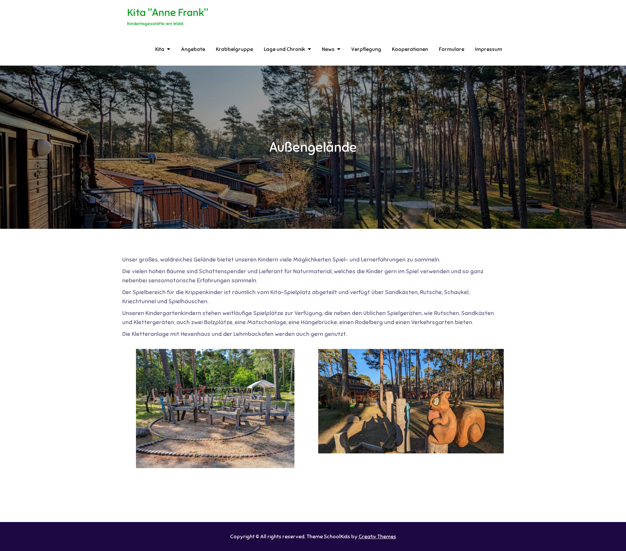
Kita (159, 49)
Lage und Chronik (284, 49)
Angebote (193, 49)
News (328, 49)
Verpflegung (366, 49)
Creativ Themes (377, 536)
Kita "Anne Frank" (167, 12)
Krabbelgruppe (234, 49)
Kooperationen (410, 49)
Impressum (488, 49)
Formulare (451, 49)
